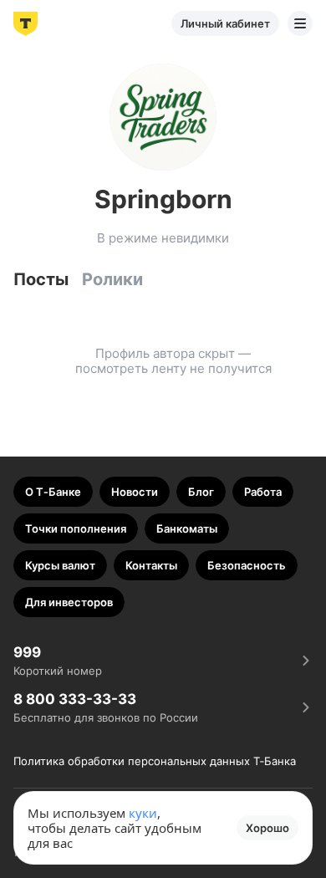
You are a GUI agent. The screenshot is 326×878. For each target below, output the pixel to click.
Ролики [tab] (112, 279)
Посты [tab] (41, 279)
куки (143, 812)
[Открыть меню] (300, 23)
